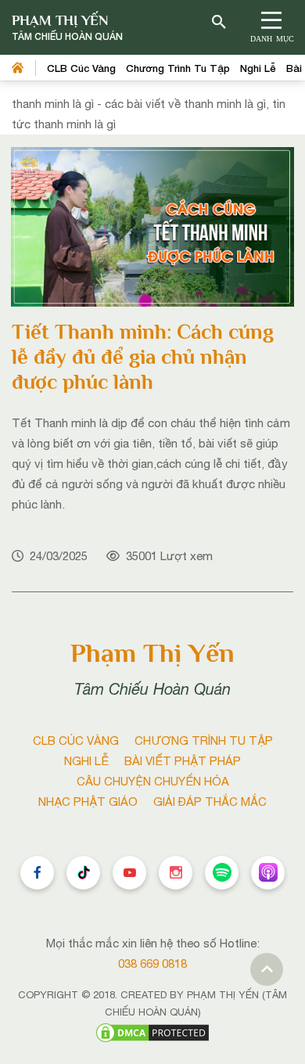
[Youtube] (129, 873)
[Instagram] (175, 873)
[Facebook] (37, 873)
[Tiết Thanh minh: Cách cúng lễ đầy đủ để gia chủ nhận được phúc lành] (152, 225)
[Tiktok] (83, 873)
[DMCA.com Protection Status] (152, 1031)
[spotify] (222, 873)
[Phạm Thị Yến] (67, 28)
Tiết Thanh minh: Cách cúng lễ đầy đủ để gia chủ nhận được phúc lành (143, 357)
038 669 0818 (152, 963)
